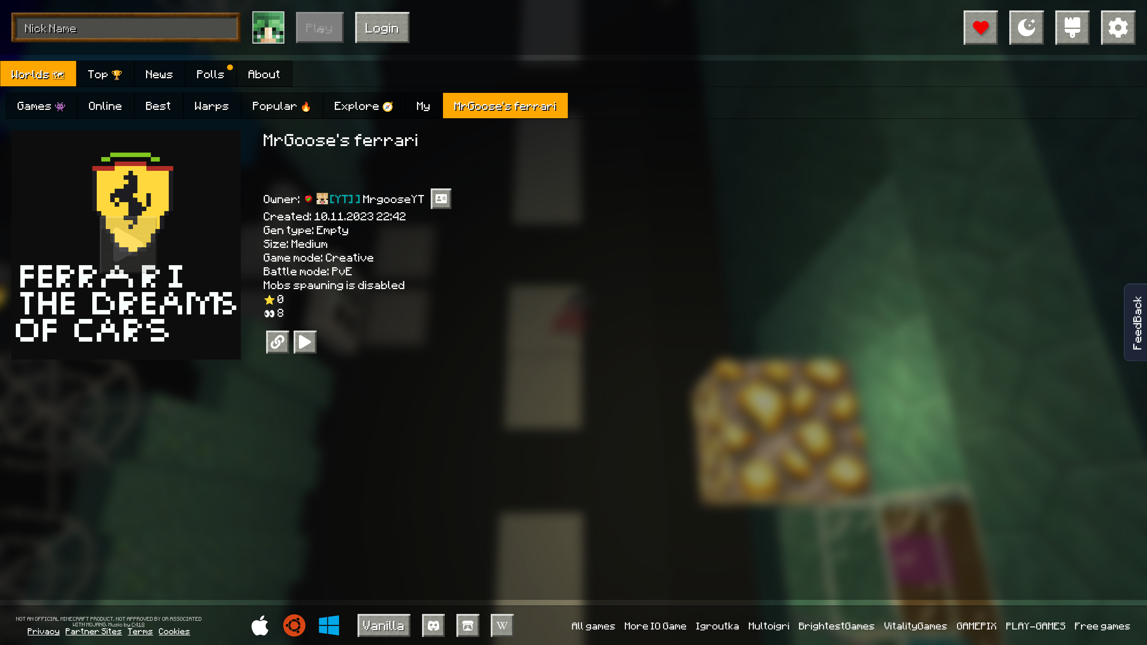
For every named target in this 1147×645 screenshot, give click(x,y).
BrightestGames (837, 625)
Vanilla (384, 625)
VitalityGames (916, 625)
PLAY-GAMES (1036, 625)
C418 (138, 624)
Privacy (44, 630)
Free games (1103, 625)
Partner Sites (94, 630)
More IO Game (656, 625)
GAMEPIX (977, 625)
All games (594, 625)
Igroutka (718, 625)
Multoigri (769, 625)
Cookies (174, 630)
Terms (140, 630)
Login (382, 27)
